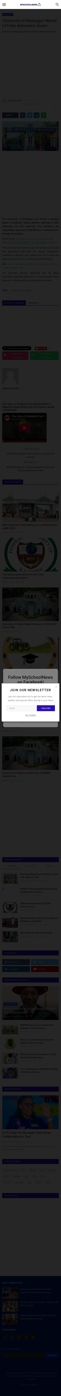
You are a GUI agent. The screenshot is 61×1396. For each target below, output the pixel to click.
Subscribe (45, 708)
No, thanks (30, 715)
